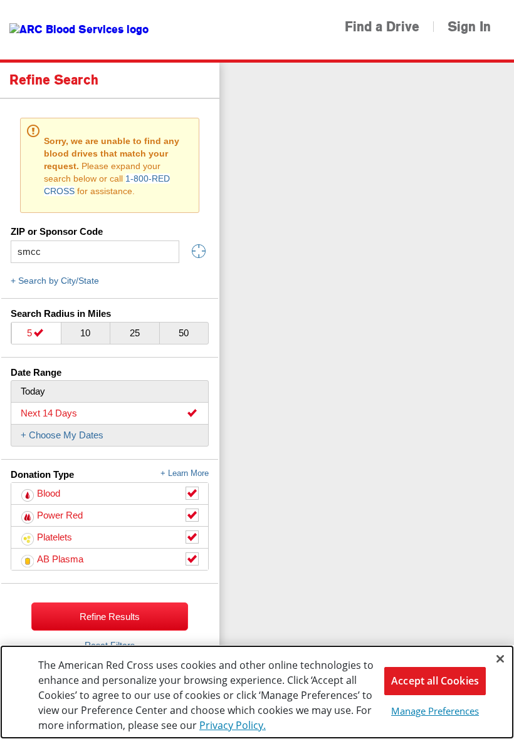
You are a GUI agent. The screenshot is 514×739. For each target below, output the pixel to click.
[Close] (500, 659)
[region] (257, 692)
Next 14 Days (49, 413)
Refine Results (110, 616)
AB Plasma (60, 559)
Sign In (469, 27)
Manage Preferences (435, 711)
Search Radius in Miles (61, 313)
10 (85, 333)
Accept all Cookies (435, 681)
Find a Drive (382, 27)
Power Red (60, 515)
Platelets (54, 537)
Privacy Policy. (232, 725)
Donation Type (110, 474)
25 (135, 333)
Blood (48, 493)
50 (184, 333)
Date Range (36, 372)
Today (33, 391)
